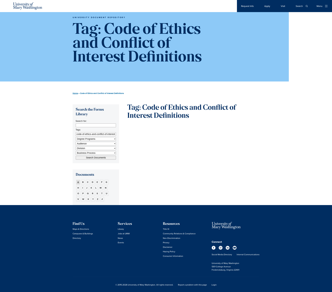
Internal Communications (248, 254)
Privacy (166, 242)
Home (75, 93)
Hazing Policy (169, 251)
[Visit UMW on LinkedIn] (228, 249)
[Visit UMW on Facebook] (214, 249)
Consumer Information (173, 256)
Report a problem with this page (192, 284)
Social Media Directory (222, 254)
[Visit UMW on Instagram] (221, 249)
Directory (77, 238)
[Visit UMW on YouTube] (235, 249)
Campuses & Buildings (83, 233)
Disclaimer (167, 247)
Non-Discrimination (171, 238)
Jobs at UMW (124, 233)
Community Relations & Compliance (179, 233)
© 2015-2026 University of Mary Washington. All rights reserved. (144, 284)
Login (214, 284)
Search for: (81, 121)
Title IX (166, 229)
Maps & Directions (81, 229)
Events (121, 242)
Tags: (78, 129)
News (120, 238)
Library (121, 229)
